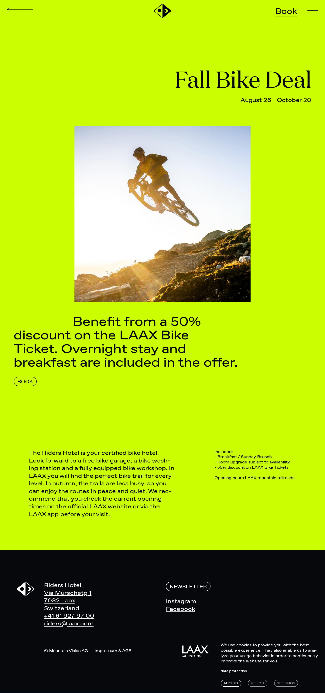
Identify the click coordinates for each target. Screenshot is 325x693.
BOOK (25, 382)
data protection (234, 671)
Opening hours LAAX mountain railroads (254, 478)
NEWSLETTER (188, 587)
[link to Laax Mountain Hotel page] (195, 651)
